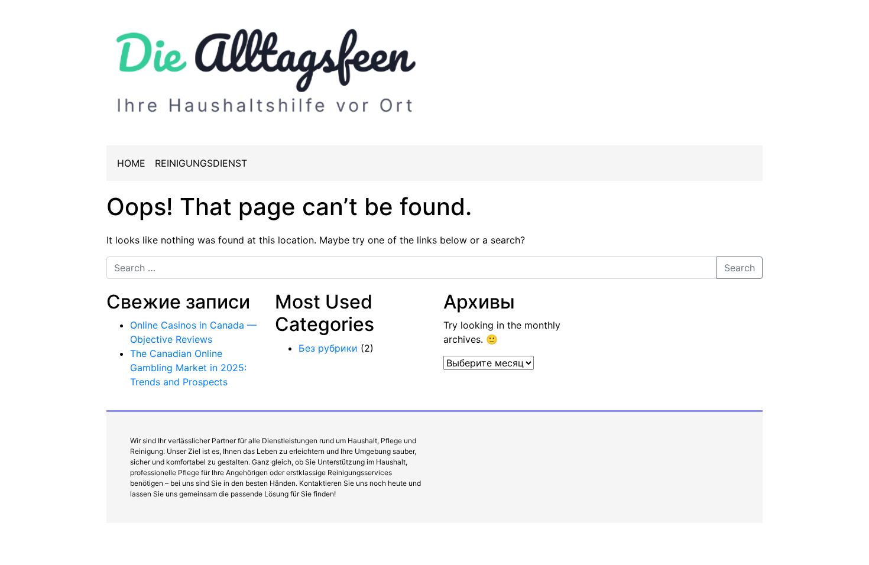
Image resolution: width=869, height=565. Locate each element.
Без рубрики (328, 348)
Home (131, 163)
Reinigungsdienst (201, 163)
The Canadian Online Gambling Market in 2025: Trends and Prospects (188, 368)
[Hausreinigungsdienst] (266, 67)
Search (739, 268)
